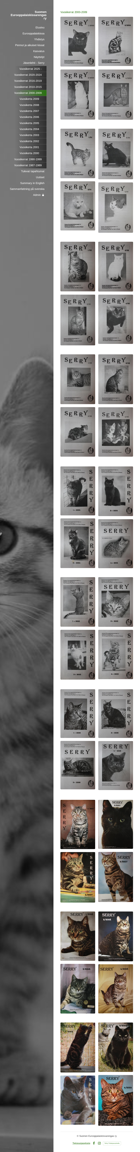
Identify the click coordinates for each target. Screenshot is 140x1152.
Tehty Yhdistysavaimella (111, 1143)
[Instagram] (99, 1143)
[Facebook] (93, 1143)
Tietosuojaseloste (81, 1143)
